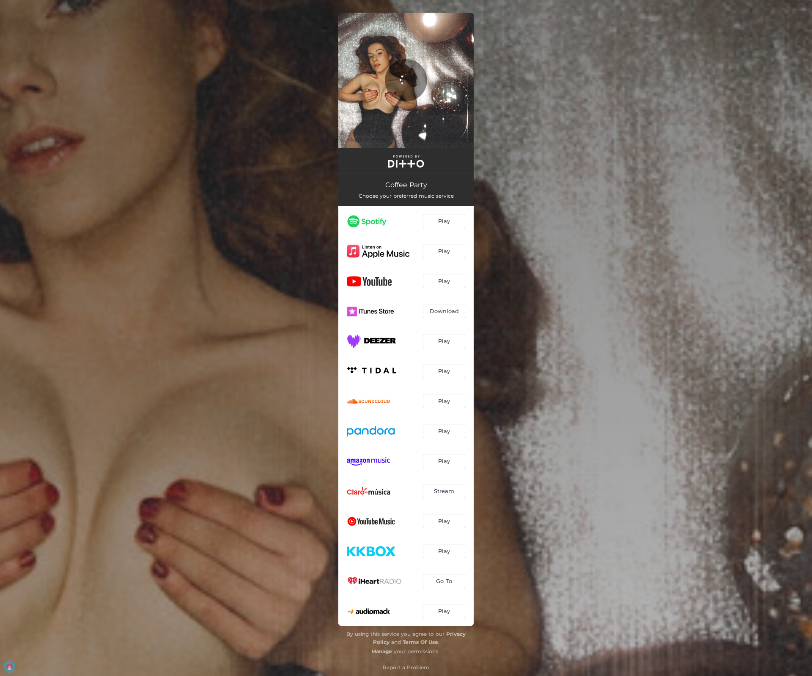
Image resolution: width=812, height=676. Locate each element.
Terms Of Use (420, 642)
